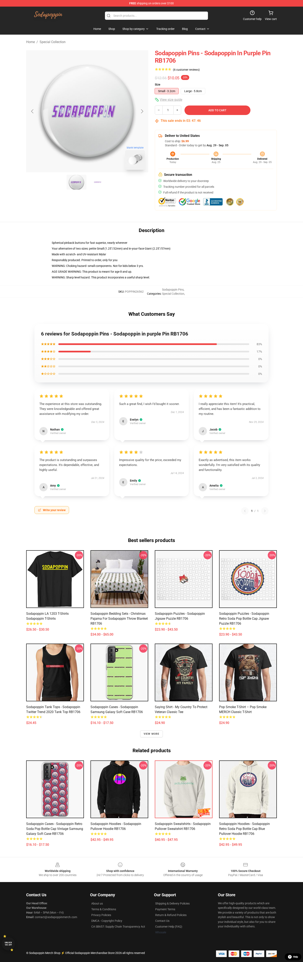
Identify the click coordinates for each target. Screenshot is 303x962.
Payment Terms (165, 909)
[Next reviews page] (265, 511)
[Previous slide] (32, 111)
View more (152, 733)
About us (97, 903)
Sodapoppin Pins (173, 289)
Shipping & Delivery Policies (172, 903)
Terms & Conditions (103, 909)
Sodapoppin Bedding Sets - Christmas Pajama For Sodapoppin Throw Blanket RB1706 (119, 618)
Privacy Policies (101, 915)
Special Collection (53, 42)
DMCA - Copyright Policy (106, 920)
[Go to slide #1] (76, 182)
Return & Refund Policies (171, 915)
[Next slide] (141, 111)
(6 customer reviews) (186, 69)
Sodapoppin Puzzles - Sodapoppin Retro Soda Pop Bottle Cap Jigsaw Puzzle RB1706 (244, 618)
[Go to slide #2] (98, 182)
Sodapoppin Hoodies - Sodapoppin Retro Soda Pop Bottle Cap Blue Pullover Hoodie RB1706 (244, 829)
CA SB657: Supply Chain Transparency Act (118, 926)
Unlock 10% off (8, 944)
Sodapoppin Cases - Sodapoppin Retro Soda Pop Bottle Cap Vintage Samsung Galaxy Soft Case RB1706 (54, 829)
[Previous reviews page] (245, 511)
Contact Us (162, 920)
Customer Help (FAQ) (168, 926)
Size (157, 84)
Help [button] (295, 956)
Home (30, 42)
